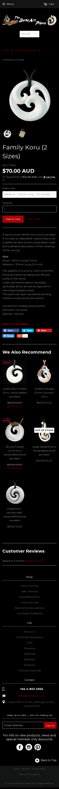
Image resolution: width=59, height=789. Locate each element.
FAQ (29, 642)
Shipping (29, 664)
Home (5, 50)
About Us (29, 631)
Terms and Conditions (29, 774)
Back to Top (49, 760)
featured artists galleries (29, 607)
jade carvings (29, 591)
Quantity (7, 202)
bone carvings (29, 585)
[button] (29, 178)
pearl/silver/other (29, 596)
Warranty (29, 659)
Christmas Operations (29, 637)
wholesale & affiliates (29, 613)
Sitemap (26, 768)
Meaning (29, 648)
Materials (29, 653)
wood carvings (30, 602)
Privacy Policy (38, 768)
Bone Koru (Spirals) (26, 50)
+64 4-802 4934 (31, 689)
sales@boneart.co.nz (32, 695)
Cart (51, 4)
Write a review (34, 560)
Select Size (8, 188)
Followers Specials (29, 670)
